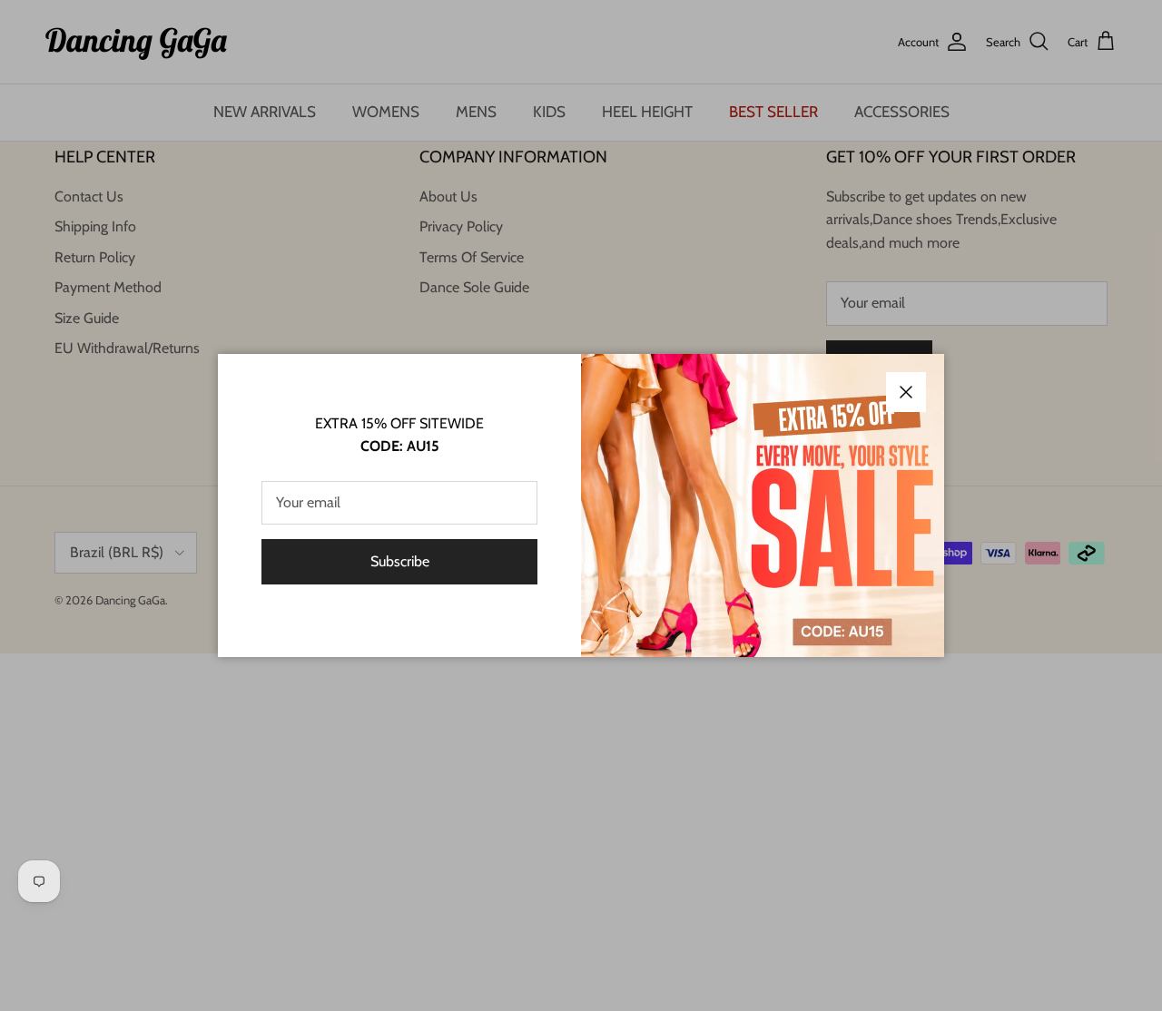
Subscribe (399, 561)
